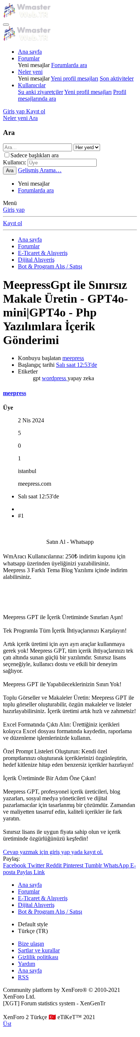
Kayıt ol (12, 223)
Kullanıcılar (32, 85)
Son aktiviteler (117, 78)
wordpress (55, 378)
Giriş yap (14, 210)
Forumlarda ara (69, 65)
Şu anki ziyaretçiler (40, 92)
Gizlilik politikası (38, 957)
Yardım (26, 964)
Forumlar (29, 58)
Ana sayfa (30, 51)
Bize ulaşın (31, 943)
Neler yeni (30, 72)
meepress (73, 358)
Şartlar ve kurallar (39, 950)
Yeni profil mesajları (74, 78)
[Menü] (6, 24)
